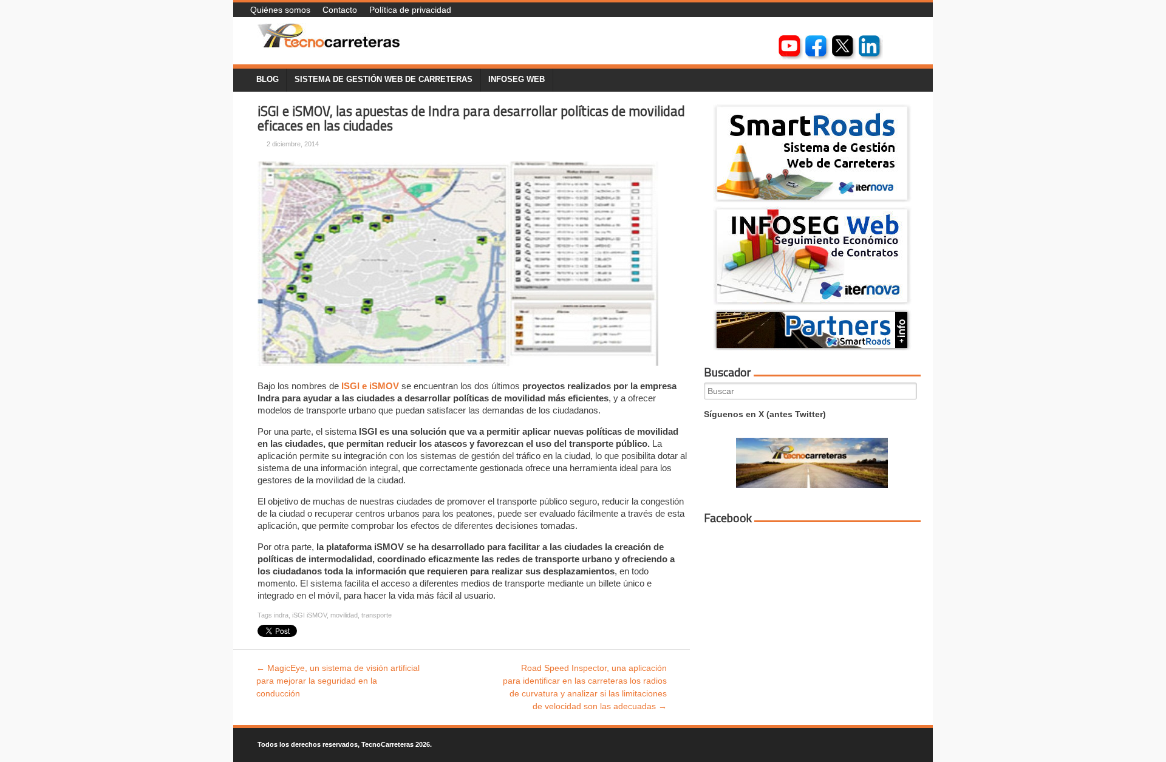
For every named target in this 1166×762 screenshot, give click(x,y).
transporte (376, 615)
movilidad (344, 615)
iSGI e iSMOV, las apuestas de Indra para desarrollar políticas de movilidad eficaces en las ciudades (471, 119)
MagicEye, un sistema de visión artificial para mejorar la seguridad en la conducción (338, 680)
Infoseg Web (516, 79)
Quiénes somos (280, 10)
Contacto (339, 10)
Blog (267, 79)
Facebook (728, 518)
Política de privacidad (410, 10)
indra (281, 615)
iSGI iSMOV (309, 615)
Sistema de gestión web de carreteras (383, 79)
